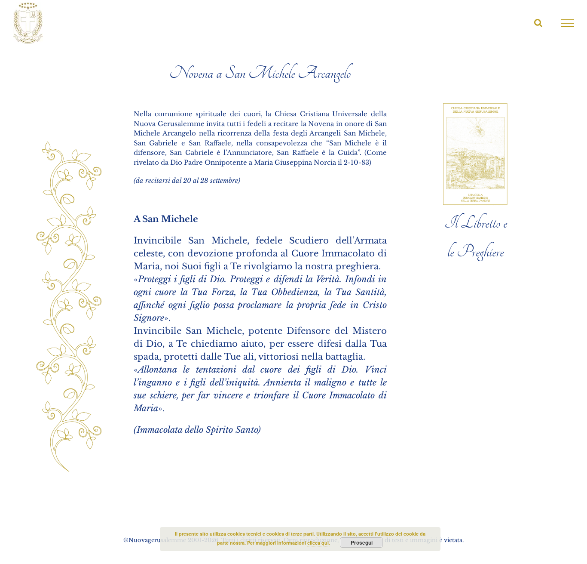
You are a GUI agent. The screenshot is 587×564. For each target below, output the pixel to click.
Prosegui (362, 542)
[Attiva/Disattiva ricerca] (538, 22)
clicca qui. (318, 542)
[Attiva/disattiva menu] (568, 23)
